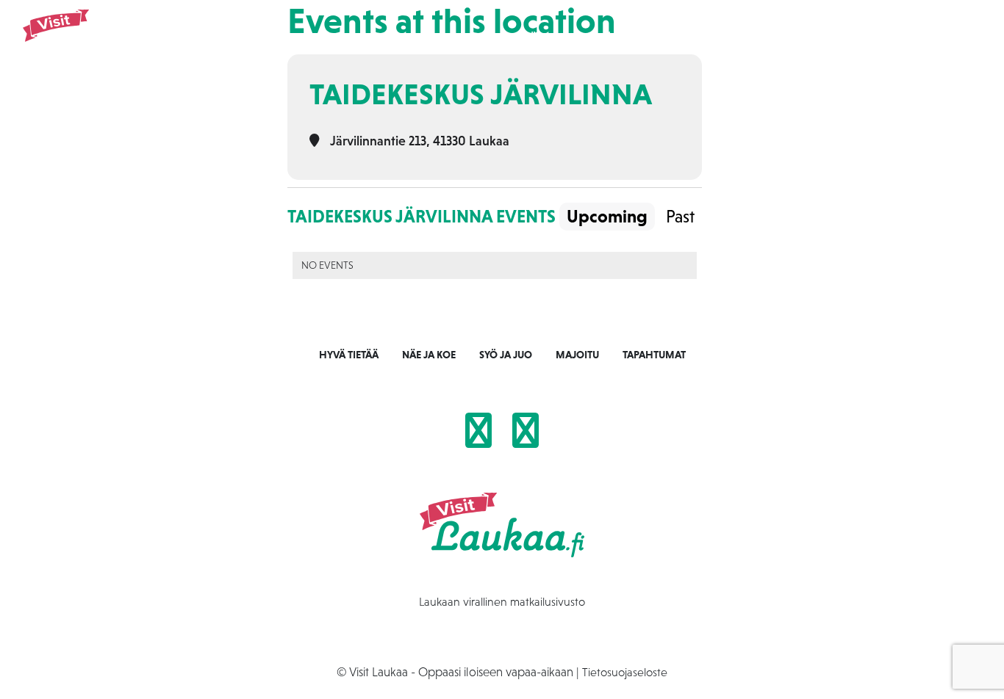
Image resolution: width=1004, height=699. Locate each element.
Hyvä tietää (349, 355)
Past (680, 216)
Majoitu (686, 37)
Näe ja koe (549, 37)
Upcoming (607, 216)
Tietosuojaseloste (624, 671)
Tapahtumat (757, 37)
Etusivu (486, 37)
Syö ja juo (620, 37)
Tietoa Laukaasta (850, 37)
